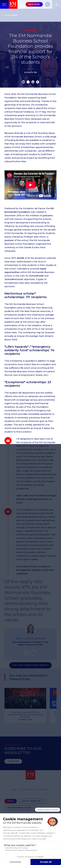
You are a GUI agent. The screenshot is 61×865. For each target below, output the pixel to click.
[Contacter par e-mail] (33, 653)
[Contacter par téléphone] (26, 653)
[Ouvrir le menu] (56, 4)
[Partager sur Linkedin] (32, 82)
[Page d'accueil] (13, 4)
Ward (10, 801)
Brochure (34, 4)
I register (13, 761)
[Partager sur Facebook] (37, 82)
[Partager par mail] (23, 82)
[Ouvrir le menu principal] (4, 4)
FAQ (14, 789)
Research (47, 4)
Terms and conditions (35, 789)
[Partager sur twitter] (28, 82)
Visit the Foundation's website (30, 665)
